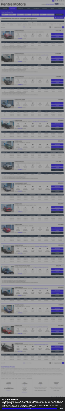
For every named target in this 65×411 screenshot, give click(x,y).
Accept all (29, 408)
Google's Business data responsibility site (40, 405)
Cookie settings (60, 408)
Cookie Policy (12, 403)
